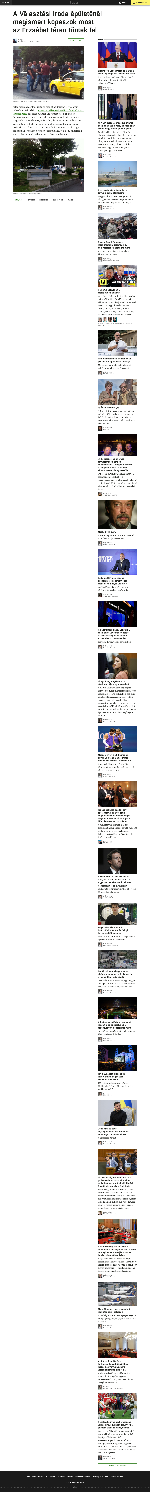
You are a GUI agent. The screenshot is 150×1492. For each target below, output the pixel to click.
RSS (106, 1477)
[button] (18, 200)
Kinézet (125, 3)
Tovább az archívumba (118, 1465)
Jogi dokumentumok (82, 1477)
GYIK (28, 1477)
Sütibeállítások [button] (116, 1477)
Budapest (21, 41)
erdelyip (20, 40)
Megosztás (76, 41)
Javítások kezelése (65, 1477)
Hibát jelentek (38, 1477)
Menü (7, 3)
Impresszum (50, 1477)
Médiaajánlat (98, 1477)
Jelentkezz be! (141, 3)
